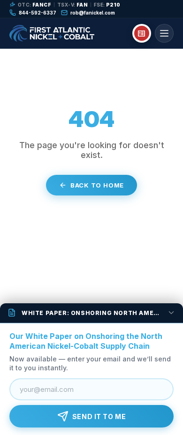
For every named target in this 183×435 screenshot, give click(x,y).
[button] (91, 313)
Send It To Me (99, 416)
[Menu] (164, 33)
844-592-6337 (37, 12)
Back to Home (97, 185)
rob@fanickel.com (92, 12)
